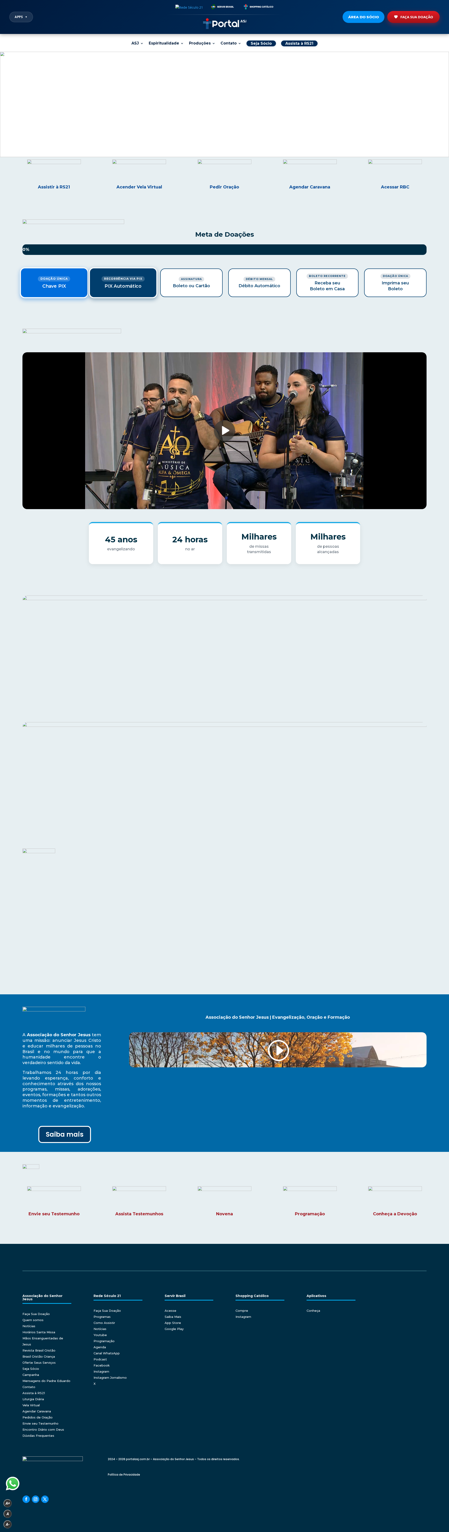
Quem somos (32, 1320)
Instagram (101, 1371)
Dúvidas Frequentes (38, 1435)
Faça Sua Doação (416, 17)
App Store (173, 1323)
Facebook (102, 1365)
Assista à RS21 (33, 1393)
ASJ (135, 43)
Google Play (174, 1329)
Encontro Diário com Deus (43, 1429)
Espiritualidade (164, 43)
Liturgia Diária (33, 1399)
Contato (229, 43)
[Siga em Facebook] (26, 1499)
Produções (200, 43)
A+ (8, 1503)
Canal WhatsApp (107, 1353)
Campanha (30, 1375)
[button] (224, 104)
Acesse (170, 1310)
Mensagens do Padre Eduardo (46, 1381)
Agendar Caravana (36, 1411)
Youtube (100, 1335)
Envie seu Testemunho (40, 1423)
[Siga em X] (45, 1499)
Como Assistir (104, 1323)
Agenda (100, 1347)
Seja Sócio (30, 1368)
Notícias (28, 1326)
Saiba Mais (173, 1317)
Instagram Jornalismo (110, 1377)
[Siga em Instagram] (35, 1499)
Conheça (313, 1310)
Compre (241, 1310)
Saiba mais (64, 1134)
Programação (104, 1341)
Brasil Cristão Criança (38, 1356)
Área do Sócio (363, 17)
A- (8, 1524)
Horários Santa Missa (38, 1332)
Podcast (100, 1359)
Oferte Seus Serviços (39, 1362)
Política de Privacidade (124, 1475)
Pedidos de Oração (37, 1417)
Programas (102, 1317)
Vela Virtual (31, 1405)
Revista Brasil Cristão (38, 1350)
